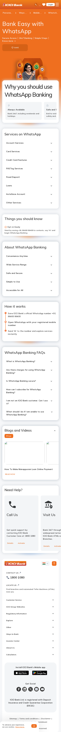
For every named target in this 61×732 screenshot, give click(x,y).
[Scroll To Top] (54, 563)
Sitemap (13, 718)
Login (50, 4)
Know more (7, 41)
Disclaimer (46, 718)
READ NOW (10, 474)
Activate (21, 543)
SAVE (16, 47)
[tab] (9, 436)
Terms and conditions (29, 718)
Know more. (20, 727)
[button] (30, 430)
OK (34, 726)
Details (10, 543)
